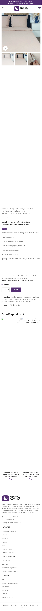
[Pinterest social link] (14, 305)
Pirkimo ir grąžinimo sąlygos (11, 583)
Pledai (4, 545)
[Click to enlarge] (5, 48)
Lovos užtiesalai (7, 549)
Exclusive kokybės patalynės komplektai (15, 299)
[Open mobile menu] (3, 8)
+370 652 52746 (27, 1)
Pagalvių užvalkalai (8, 552)
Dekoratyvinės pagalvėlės (10, 568)
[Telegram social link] (19, 305)
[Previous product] (3, 218)
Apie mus (5, 590)
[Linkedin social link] (16, 305)
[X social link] (11, 305)
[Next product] (7, 218)
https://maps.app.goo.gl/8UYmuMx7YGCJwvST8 (17, 280)
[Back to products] (5, 218)
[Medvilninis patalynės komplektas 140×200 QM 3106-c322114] (31, 394)
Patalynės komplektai (9, 531)
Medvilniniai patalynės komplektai (13, 211)
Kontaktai (5, 594)
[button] (17, 320)
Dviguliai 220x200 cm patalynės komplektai (16, 213)
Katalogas (12, 209)
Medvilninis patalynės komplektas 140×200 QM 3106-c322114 (31, 474)
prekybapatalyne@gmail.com (12, 522)
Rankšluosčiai (6, 561)
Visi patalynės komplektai (25, 209)
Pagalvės (4, 542)
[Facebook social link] (8, 305)
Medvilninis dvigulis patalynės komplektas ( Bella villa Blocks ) (11, 474)
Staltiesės (5, 564)
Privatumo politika (7, 597)
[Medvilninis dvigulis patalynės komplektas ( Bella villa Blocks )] (11, 394)
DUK (3, 580)
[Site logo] (21, 8)
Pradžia (4, 209)
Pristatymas (5, 587)
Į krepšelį (16, 289)
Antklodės (5, 538)
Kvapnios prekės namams (10, 571)
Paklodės (5, 535)
